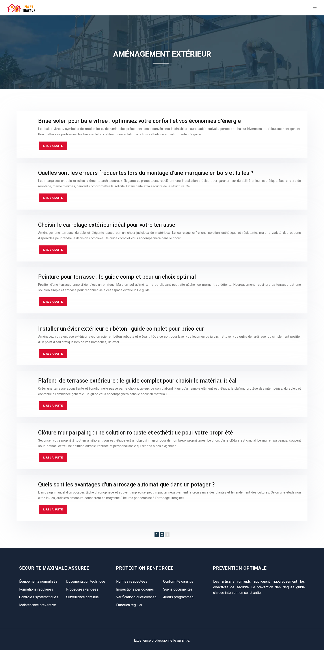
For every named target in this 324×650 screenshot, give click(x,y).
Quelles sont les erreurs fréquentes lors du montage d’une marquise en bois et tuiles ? (145, 173)
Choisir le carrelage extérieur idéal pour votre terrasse (106, 225)
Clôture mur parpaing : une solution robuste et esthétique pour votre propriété (135, 432)
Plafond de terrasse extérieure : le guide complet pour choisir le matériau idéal (137, 380)
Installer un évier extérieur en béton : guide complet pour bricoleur (121, 329)
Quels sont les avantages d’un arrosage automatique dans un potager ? (126, 484)
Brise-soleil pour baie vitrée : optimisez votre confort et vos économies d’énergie (139, 121)
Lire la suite (53, 145)
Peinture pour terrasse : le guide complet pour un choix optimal (117, 277)
